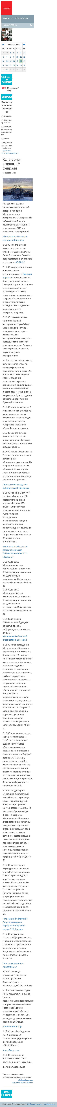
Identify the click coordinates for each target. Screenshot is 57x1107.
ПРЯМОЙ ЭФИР (7, 38)
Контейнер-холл (11, 1050)
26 (24, 65)
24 (17, 65)
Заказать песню (10, 25)
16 (14, 61)
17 (17, 61)
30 (3, 53)
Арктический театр (12, 1027)
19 (24, 61)
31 (7, 53)
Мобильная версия (34, 1104)
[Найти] (31, 26)
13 (3, 61)
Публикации (21, 19)
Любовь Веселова (25, 1080)
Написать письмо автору (22, 1083)
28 (7, 69)
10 (17, 57)
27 (3, 69)
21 (7, 65)
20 (3, 65)
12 (24, 57)
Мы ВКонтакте (49, 1104)
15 (10, 61)
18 (21, 61)
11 (21, 57)
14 (7, 61)
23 (14, 65)
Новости (7, 19)
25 (21, 65)
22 (10, 65)
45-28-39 (20, 262)
